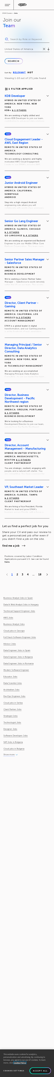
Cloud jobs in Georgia (13, 631)
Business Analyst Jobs (14, 624)
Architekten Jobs (11, 690)
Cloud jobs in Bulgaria (13, 748)
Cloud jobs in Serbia (13, 703)
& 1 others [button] (19, 110)
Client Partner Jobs (12, 709)
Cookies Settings (13, 1071)
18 (39, 574)
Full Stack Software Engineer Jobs (19, 637)
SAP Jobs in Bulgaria (13, 742)
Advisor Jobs (9, 644)
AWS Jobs (8, 617)
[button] (8, 133)
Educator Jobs (10, 676)
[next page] (46, 575)
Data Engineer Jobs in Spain (16, 650)
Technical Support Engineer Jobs (19, 611)
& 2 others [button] (23, 317)
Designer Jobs (10, 729)
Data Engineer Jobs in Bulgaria (18, 657)
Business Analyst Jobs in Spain (18, 598)
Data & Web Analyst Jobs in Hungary (21, 604)
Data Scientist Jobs (12, 683)
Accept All (40, 1070)
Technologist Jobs (12, 722)
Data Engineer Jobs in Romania (18, 663)
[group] (27, 109)
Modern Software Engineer (16, 670)
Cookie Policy (20, 1062)
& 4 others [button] (30, 235)
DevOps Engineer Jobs (14, 696)
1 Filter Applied (21, 89)
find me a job (10, 545)
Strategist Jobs (10, 716)
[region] (27, 1063)
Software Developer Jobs (15, 735)
